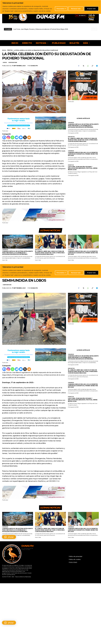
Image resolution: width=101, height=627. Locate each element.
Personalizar (61, 8)
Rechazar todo (76, 8)
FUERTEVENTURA (12, 62)
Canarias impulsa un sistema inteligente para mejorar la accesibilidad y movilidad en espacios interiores (83, 125)
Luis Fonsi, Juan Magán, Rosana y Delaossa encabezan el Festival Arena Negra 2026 (82, 168)
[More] (29, 137)
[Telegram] (97, 66)
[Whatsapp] (12, 137)
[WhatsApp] (88, 66)
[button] (9, 623)
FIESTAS (10, 50)
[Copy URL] (92, 66)
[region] (50, 7)
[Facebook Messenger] (21, 137)
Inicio (4, 50)
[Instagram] (8, 137)
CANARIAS (71, 122)
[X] (83, 66)
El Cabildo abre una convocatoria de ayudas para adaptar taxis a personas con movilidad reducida (82, 140)
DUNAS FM (34, 65)
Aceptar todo (91, 8)
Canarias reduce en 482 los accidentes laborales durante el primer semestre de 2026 (83, 154)
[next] (96, 29)
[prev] (92, 29)
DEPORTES (71, 136)
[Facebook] (79, 66)
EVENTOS (71, 165)
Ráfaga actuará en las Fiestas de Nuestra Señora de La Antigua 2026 (35, 29)
